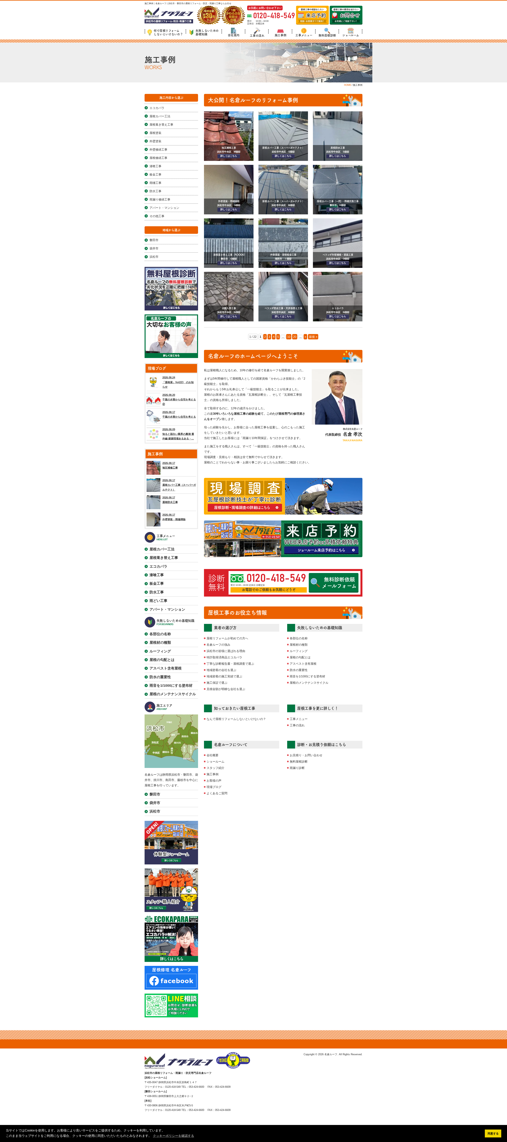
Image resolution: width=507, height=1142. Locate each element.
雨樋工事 (155, 182)
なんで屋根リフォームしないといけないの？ (236, 719)
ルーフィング (299, 651)
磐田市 (154, 240)
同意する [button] (493, 1133)
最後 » (313, 336)
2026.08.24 (178, 382)
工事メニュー (303, 35)
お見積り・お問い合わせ (306, 755)
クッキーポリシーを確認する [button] (173, 1135)
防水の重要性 (299, 670)
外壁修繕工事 (158, 149)
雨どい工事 (158, 601)
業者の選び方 (225, 628)
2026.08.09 (178, 434)
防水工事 (155, 191)
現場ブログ (214, 787)
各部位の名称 (299, 638)
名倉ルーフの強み (218, 644)
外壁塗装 (155, 141)
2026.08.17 (179, 414)
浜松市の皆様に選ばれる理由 (226, 651)
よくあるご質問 (217, 793)
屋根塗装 (155, 133)
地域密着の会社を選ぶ (221, 670)
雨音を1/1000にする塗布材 (307, 676)
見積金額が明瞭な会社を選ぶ (226, 689)
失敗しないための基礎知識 (207, 32)
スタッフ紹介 (215, 768)
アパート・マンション (164, 207)
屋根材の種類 (299, 644)
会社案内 (233, 35)
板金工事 (155, 174)
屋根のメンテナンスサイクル (309, 682)
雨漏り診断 (297, 768)
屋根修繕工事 (158, 157)
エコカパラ (157, 108)
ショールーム (350, 35)
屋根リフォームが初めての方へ (227, 638)
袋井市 (154, 248)
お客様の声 (214, 780)
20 (294, 336)
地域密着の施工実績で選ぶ (224, 676)
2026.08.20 (179, 399)
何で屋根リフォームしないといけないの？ (168, 32)
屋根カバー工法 (160, 116)
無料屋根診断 (327, 35)
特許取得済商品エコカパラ (224, 657)
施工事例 (280, 35)
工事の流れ (257, 35)
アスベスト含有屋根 (303, 663)
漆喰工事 (155, 166)
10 (288, 336)
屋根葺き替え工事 (161, 124)
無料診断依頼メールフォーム (339, 582)
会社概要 (212, 755)
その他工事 (157, 216)
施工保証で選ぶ (217, 682)
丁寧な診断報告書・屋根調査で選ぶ (230, 663)
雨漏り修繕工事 (160, 199)
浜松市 (154, 256)
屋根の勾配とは (300, 657)
